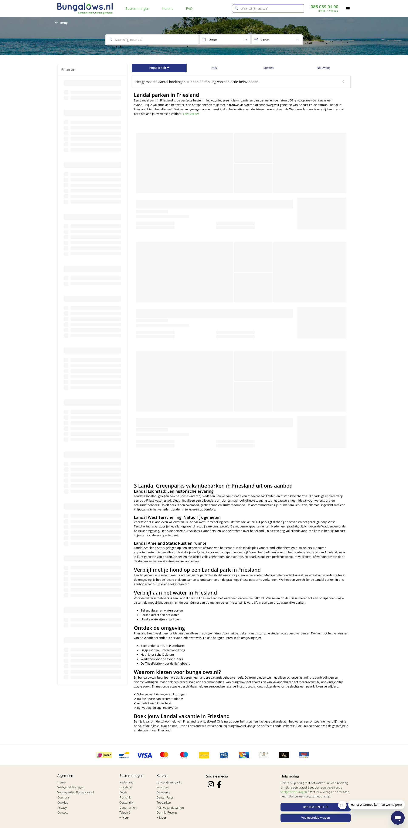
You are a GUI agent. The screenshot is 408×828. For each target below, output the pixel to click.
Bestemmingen (137, 8)
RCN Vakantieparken (170, 808)
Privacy (62, 808)
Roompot (163, 787)
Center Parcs (165, 798)
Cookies (62, 803)
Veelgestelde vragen (70, 787)
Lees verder (191, 114)
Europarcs (163, 792)
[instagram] (210, 784)
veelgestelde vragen (293, 792)
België (123, 792)
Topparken (164, 803)
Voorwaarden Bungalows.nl (75, 792)
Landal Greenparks (169, 782)
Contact (62, 813)
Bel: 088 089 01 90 (315, 807)
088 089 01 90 (324, 7)
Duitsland (125, 787)
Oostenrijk (126, 803)
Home (61, 782)
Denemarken (128, 808)
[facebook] (219, 784)
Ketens (167, 8)
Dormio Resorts (167, 813)
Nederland (126, 782)
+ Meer (124, 818)
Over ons (63, 798)
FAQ (189, 8)
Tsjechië (124, 813)
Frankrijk (125, 798)
